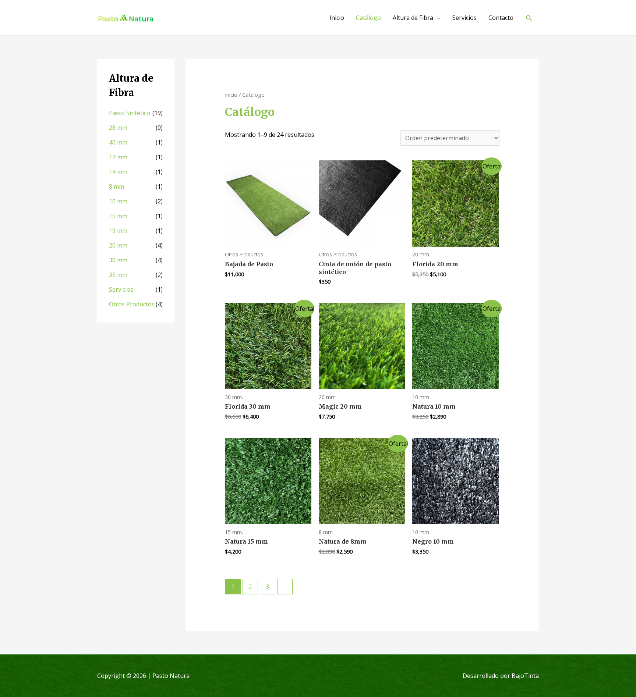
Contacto (500, 18)
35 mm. (118, 275)
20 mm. (118, 245)
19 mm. (118, 231)
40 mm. (118, 142)
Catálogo (368, 18)
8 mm (116, 186)
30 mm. (118, 260)
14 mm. (118, 172)
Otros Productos (132, 304)
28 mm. (118, 128)
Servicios (464, 18)
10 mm (118, 201)
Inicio (336, 18)
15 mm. (118, 216)
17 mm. (118, 157)
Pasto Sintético (129, 113)
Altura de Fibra (413, 18)
